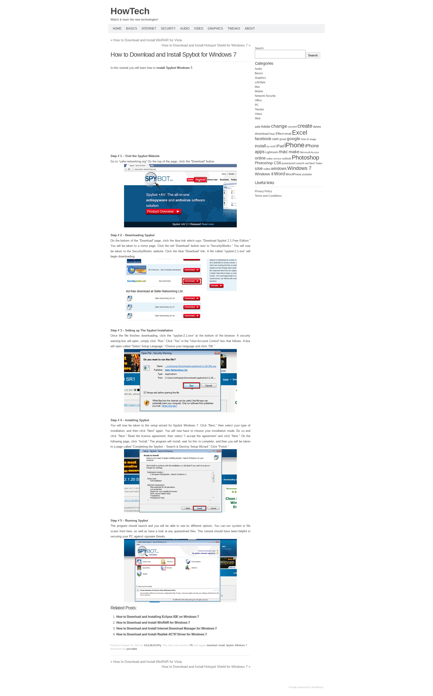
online (260, 158)
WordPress (293, 174)
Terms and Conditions (268, 195)
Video (198, 28)
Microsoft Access (309, 152)
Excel (299, 132)
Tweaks (234, 28)
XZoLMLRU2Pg (152, 645)
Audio (184, 28)
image (313, 139)
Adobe (265, 126)
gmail (282, 139)
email (287, 133)
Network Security (265, 95)
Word (279, 173)
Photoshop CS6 (268, 163)
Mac (257, 86)
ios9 (273, 146)
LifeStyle (260, 82)
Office (258, 100)
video (266, 169)
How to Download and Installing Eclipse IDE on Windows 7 (157, 616)
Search (259, 48)
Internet (149, 28)
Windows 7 (241, 645)
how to (305, 139)
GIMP (275, 139)
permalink (132, 648)
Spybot (230, 645)
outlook (286, 158)
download (212, 645)
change (279, 126)
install (222, 645)
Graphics (215, 28)
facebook (263, 138)
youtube (307, 174)
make (294, 151)
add (257, 126)
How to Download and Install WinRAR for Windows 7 (153, 622)
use (259, 168)
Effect (280, 133)
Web (257, 118)
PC (191, 645)
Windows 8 (264, 174)
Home (117, 28)
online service (273, 158)
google (293, 138)
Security (168, 28)
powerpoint (288, 163)
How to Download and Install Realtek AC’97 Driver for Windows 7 (161, 634)
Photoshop (305, 157)
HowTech (130, 11)
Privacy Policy (263, 191)
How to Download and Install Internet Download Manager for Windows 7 (166, 628)
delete (317, 126)
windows (279, 168)
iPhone (294, 145)
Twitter (318, 163)
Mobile (259, 91)
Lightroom (271, 152)
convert (292, 126)
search (300, 163)
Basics (131, 28)
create (304, 126)
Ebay (272, 133)
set (307, 163)
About (250, 28)
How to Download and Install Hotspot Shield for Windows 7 (206, 45)
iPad (280, 146)
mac (283, 151)
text (312, 163)
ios (268, 146)
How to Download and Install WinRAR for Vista (146, 40)
